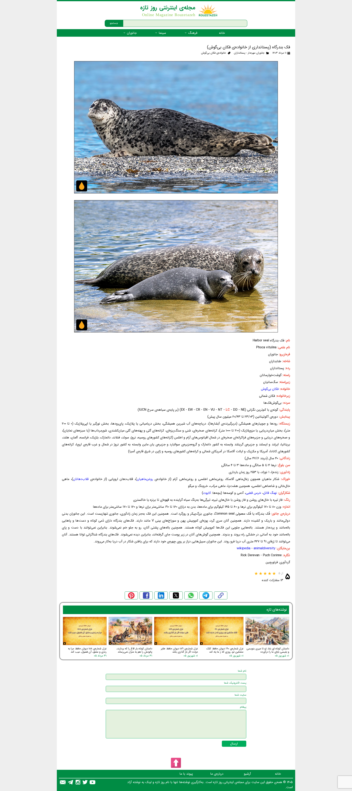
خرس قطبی (253, 492)
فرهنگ (192, 32)
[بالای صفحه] (176, 763)
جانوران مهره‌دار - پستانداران (249, 53)
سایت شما (240, 695)
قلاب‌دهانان (81, 479)
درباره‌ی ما (216, 773)
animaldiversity (264, 548)
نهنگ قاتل (270, 492)
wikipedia (244, 548)
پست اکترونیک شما (235, 683)
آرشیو (247, 773)
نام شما (242, 671)
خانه (222, 32)
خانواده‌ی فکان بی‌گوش (213, 53)
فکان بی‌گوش (270, 389)
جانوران (132, 32)
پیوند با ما (186, 773)
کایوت (207, 492)
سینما (162, 32)
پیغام (243, 707)
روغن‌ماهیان (145, 479)
